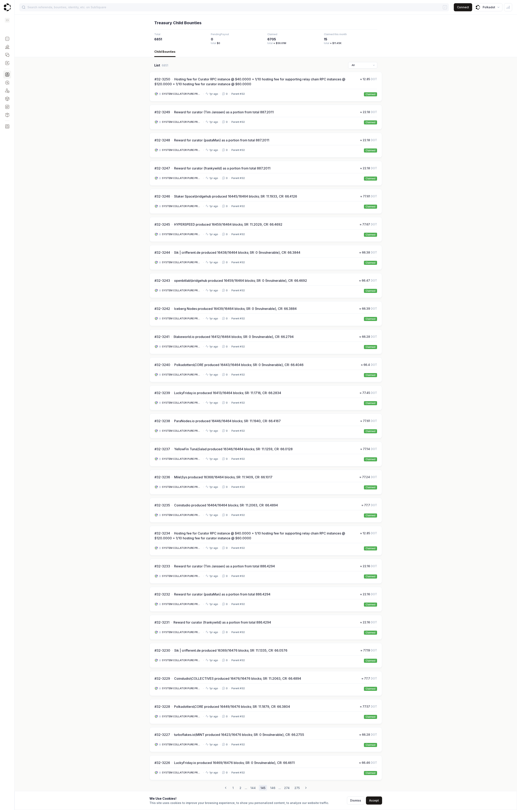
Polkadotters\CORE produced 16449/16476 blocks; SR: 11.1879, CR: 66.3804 (232, 707)
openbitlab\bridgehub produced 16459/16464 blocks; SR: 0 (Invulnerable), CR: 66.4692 (240, 281)
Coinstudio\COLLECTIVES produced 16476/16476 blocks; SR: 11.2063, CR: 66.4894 (237, 678)
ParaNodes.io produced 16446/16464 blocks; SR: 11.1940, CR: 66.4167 (227, 421)
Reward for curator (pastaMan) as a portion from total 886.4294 (222, 594)
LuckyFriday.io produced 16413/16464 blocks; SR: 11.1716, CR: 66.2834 (227, 393)
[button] (7, 39)
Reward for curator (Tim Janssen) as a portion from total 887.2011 (224, 112)
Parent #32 (238, 93)
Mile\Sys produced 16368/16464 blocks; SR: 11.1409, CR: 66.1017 (223, 477)
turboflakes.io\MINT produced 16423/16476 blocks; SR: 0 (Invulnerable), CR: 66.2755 (239, 735)
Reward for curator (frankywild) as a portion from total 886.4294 (222, 622)
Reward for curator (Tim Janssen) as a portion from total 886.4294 (224, 566)
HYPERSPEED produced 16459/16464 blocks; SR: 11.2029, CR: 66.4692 (228, 224)
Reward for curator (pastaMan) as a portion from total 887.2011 (221, 140)
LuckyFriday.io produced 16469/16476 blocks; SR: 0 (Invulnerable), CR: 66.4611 (234, 763)
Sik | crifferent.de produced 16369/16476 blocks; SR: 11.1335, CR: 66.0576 (230, 650)
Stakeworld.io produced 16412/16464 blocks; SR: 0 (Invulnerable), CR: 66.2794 (233, 337)
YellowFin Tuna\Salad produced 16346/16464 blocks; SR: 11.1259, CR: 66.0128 (233, 449)
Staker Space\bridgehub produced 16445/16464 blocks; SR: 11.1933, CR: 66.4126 (235, 196)
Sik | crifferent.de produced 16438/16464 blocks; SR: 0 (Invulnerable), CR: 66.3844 (237, 252)
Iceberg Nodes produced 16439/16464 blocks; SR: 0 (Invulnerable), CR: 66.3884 (235, 309)
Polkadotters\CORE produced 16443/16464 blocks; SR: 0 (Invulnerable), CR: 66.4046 (239, 365)
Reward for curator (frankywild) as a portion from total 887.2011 (222, 168)
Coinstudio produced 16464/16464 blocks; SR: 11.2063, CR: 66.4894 (226, 505)
